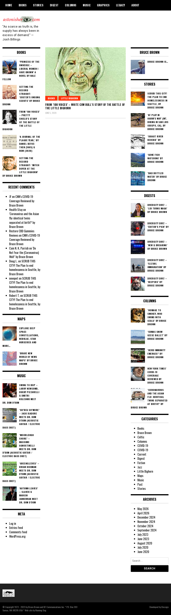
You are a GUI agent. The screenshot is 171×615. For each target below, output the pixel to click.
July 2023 (142, 534)
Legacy (120, 5)
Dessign (164, 607)
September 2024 (146, 530)
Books (23, 5)
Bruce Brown (144, 432)
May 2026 (143, 509)
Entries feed (16, 527)
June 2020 (143, 551)
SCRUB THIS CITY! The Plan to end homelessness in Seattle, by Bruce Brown (24, 267)
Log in (12, 523)
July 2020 (142, 547)
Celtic (140, 437)
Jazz (139, 467)
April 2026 (143, 513)
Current (141, 454)
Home (8, 5)
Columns (70, 5)
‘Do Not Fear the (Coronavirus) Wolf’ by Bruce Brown (24, 252)
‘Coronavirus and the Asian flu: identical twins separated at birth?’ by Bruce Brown (24, 220)
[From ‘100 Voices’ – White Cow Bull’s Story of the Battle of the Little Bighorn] (85, 74)
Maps (140, 475)
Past (140, 484)
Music (87, 5)
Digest (54, 5)
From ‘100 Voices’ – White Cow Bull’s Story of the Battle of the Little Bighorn (85, 106)
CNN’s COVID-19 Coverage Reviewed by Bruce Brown (21, 200)
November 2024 (146, 521)
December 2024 (146, 517)
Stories (38, 5)
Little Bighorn (69, 98)
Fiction (141, 463)
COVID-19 (142, 445)
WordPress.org (17, 536)
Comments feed (18, 532)
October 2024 (145, 526)
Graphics (103, 5)
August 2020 (144, 543)
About (135, 5)
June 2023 (143, 539)
